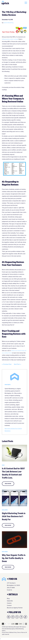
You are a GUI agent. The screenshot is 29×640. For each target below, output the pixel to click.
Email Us (9, 590)
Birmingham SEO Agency (19, 626)
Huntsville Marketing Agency (8, 628)
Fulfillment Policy (13, 632)
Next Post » (17, 364)
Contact (9, 605)
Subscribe (10, 600)
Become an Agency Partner (15, 607)
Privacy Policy (5, 632)
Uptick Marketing (5, 3)
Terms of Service (21, 632)
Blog (8, 598)
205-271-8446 (11, 587)
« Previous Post (6, 364)
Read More (8, 483)
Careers (9, 603)
